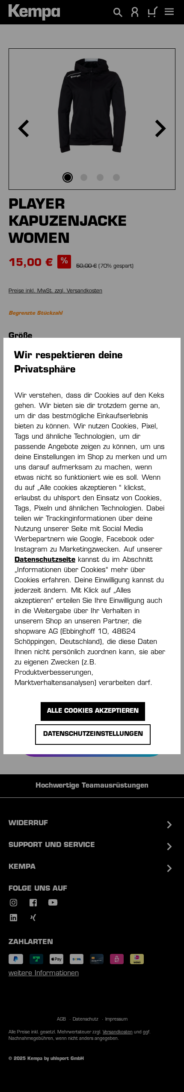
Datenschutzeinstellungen (93, 734)
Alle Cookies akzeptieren (93, 711)
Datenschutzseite (45, 560)
